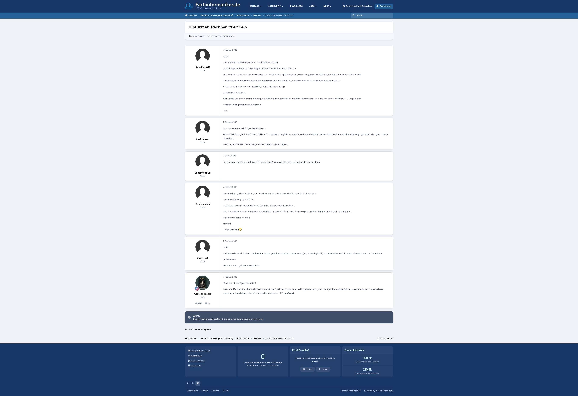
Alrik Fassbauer (202, 294)
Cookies (215, 391)
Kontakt (205, 391)
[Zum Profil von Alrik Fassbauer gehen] (202, 283)
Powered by (378, 391)
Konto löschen (197, 360)
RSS (226, 391)
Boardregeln (196, 355)
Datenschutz (192, 391)
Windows (230, 36)
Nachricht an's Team (200, 350)
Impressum (196, 365)
